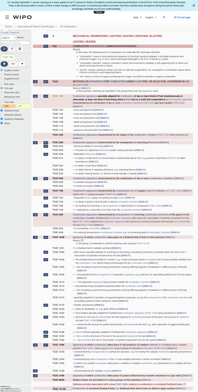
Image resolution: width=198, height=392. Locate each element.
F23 (55, 46)
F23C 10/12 (58, 285)
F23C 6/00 (148, 102)
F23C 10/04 (58, 259)
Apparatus (78, 237)
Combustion (79, 95)
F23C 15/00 (163, 134)
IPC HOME (4, 33)
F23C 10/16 (58, 297)
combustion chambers (131, 102)
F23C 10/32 (58, 339)
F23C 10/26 (87, 224)
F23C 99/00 (58, 379)
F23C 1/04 (58, 113)
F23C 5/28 (58, 169)
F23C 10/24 (58, 316)
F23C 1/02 (58, 109)
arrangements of (112, 205)
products (137, 209)
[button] (45, 36)
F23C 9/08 (58, 232)
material (181, 221)
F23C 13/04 (58, 359)
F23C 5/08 (58, 153)
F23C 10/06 (58, 266)
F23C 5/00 (58, 142)
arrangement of (105, 274)
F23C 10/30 (89, 320)
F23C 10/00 (58, 237)
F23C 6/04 (58, 185)
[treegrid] (113, 211)
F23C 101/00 (143, 243)
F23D (84, 84)
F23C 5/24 (58, 165)
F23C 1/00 (8, 57)
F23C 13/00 (58, 344)
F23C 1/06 (58, 117)
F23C (55, 81)
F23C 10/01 (58, 247)
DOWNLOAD (14, 33)
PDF (13, 63)
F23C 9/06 (58, 228)
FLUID (138, 81)
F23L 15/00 (155, 205)
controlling (137, 316)
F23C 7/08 (58, 209)
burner (105, 150)
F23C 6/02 (58, 181)
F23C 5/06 (58, 150)
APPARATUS (97, 46)
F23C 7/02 (58, 197)
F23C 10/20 (175, 190)
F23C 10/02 (83, 221)
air (167, 99)
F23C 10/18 (58, 304)
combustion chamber (145, 134)
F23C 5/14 (58, 157)
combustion (127, 95)
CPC (6, 106)
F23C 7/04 (58, 201)
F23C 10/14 (58, 289)
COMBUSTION (118, 81)
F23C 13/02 (58, 351)
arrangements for (125, 190)
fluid (115, 69)
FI (20, 106)
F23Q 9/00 (178, 102)
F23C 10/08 (58, 274)
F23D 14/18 (160, 348)
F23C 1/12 (58, 129)
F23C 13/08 (58, 370)
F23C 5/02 (58, 146)
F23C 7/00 (58, 190)
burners (77, 84)
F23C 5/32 (174, 157)
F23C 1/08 (58, 121)
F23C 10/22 (58, 312)
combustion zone (87, 262)
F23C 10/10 (58, 281)
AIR (187, 81)
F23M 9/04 (110, 194)
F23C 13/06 (58, 363)
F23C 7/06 (58, 205)
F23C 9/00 (58, 214)
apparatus (147, 90)
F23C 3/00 (58, 134)
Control (79, 331)
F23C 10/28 (58, 331)
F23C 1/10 (58, 125)
